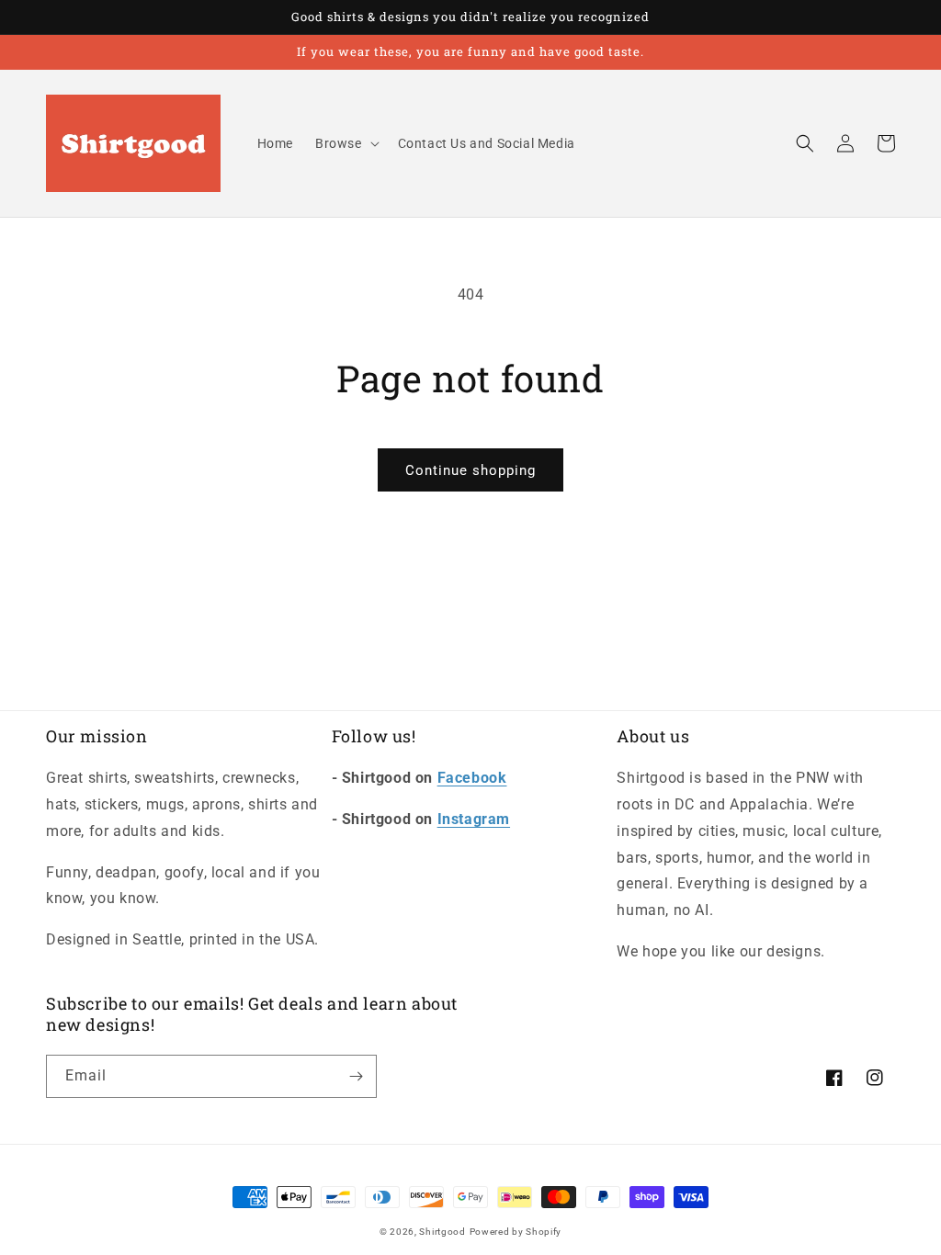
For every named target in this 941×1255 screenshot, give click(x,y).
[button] (345, 143)
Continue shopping (470, 470)
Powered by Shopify (516, 1232)
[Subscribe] (355, 1076)
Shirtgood (442, 1232)
